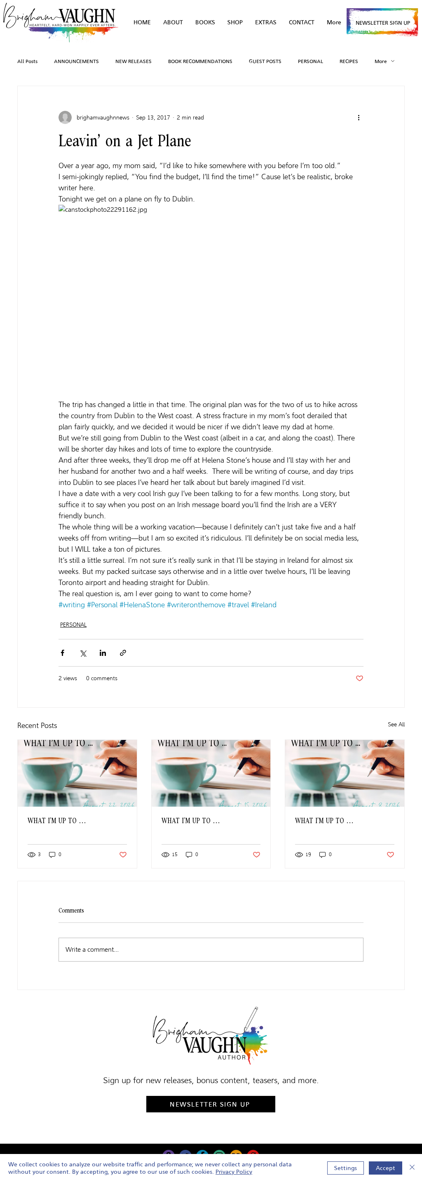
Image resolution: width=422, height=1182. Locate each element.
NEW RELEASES (133, 61)
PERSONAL (310, 61)
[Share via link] (123, 653)
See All (396, 724)
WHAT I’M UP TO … (57, 821)
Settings (345, 1168)
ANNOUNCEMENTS (76, 61)
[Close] (412, 1168)
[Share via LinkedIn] (103, 653)
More (381, 61)
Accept (385, 1168)
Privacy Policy (234, 1171)
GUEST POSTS (265, 61)
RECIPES (349, 61)
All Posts (27, 61)
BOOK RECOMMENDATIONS (200, 61)
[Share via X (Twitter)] (83, 653)
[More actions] (358, 117)
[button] (266, 22)
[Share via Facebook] (62, 653)
